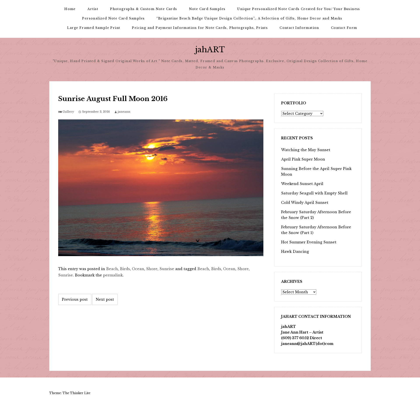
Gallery (68, 112)
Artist (93, 9)
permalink (113, 275)
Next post (105, 299)
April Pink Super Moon (303, 159)
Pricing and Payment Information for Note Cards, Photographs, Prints (200, 28)
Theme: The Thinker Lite (69, 393)
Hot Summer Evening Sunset (308, 242)
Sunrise (166, 269)
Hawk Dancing (295, 251)
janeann (124, 112)
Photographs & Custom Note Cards (143, 9)
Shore (152, 269)
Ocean (138, 269)
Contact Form (344, 28)
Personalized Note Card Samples (113, 18)
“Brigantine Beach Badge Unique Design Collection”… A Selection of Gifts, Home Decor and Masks (249, 18)
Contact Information (299, 28)
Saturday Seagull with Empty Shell (314, 193)
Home (70, 9)
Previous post (75, 299)
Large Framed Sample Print (93, 28)
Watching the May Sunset (305, 150)
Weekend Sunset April (302, 184)
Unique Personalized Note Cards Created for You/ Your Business (298, 9)
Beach (112, 269)
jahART (210, 49)
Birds (125, 269)
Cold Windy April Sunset (304, 202)
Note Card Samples (207, 9)
